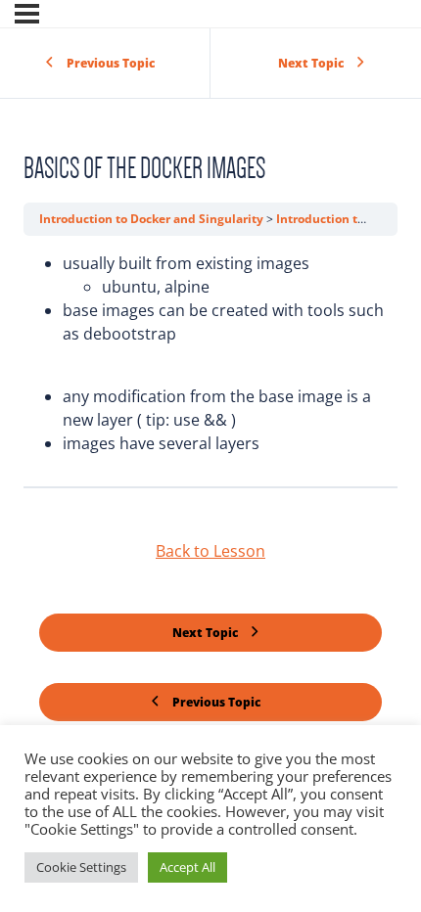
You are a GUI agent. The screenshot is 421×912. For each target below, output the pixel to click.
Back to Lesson (210, 551)
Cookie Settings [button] (81, 867)
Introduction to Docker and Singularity (152, 218)
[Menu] (27, 13)
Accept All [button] (187, 867)
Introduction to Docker (343, 218)
